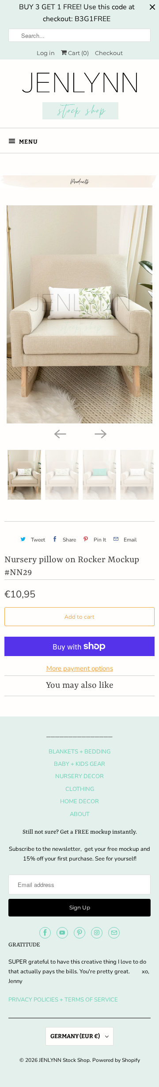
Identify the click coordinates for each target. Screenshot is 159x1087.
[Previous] (59, 433)
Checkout (109, 52)
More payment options (79, 668)
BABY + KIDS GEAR (79, 764)
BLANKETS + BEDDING (79, 752)
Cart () (78, 52)
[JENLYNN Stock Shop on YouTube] (62, 933)
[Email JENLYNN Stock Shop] (114, 933)
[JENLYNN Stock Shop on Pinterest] (79, 933)
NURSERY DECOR (79, 776)
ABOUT (80, 814)
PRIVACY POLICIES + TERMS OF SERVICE (63, 1000)
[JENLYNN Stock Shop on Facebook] (45, 933)
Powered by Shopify (116, 1060)
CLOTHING (79, 789)
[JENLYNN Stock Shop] (79, 97)
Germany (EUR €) (75, 1036)
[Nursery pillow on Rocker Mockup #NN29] (79, 314)
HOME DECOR (79, 801)
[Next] (100, 433)
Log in (46, 52)
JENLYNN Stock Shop (64, 1060)
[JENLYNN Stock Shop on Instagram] (96, 933)
